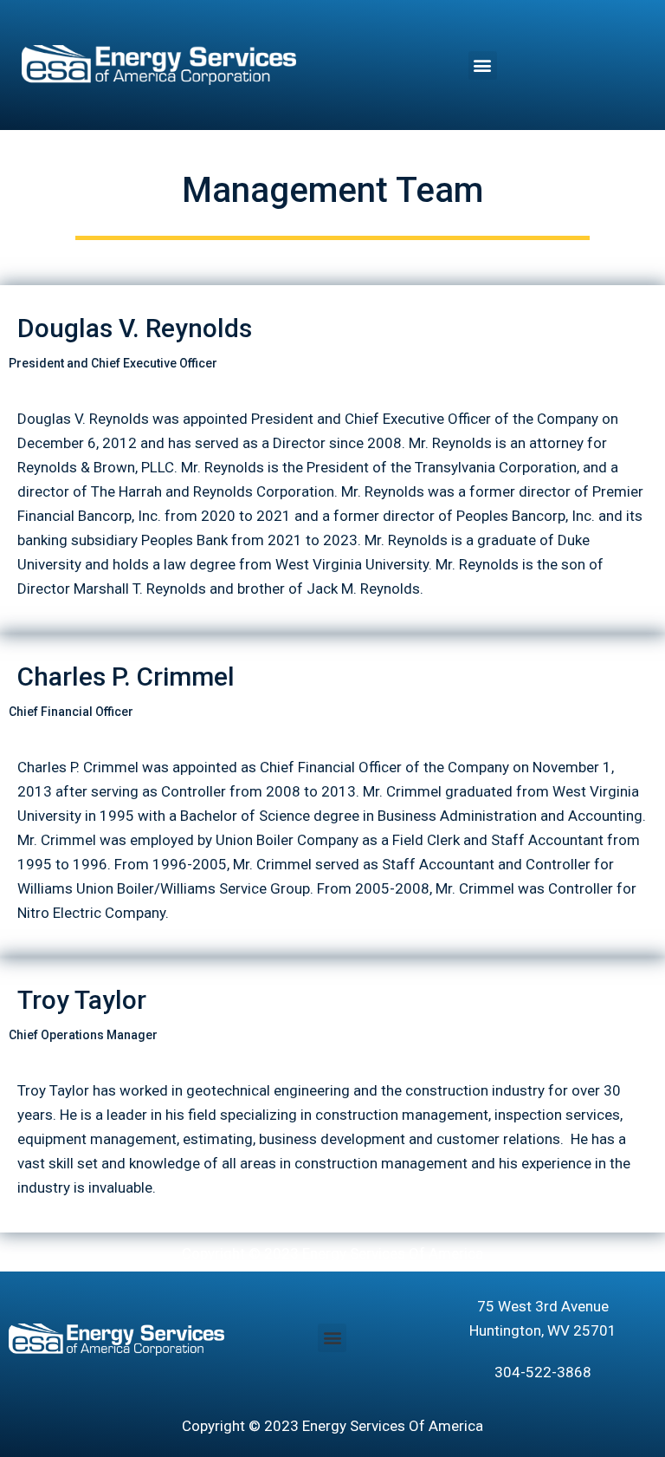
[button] (482, 65)
